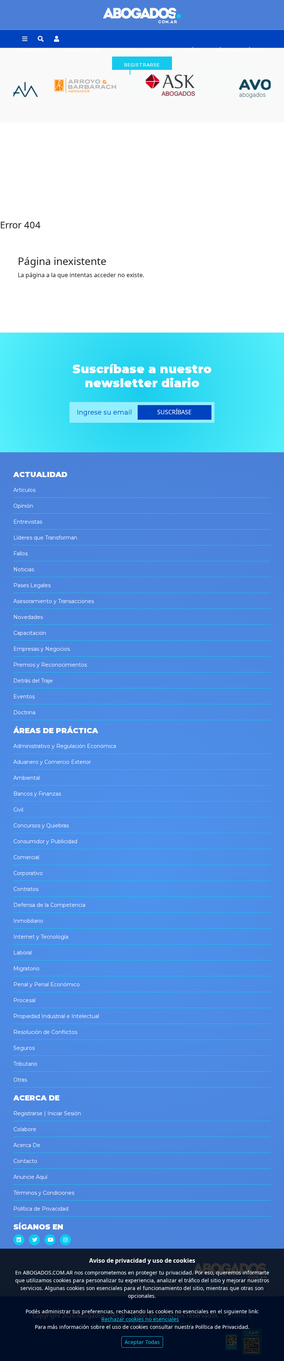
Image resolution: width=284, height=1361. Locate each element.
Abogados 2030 (81, 50)
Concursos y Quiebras (41, 825)
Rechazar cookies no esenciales (140, 1319)
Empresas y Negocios (41, 649)
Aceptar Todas (142, 1341)
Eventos (24, 696)
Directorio (160, 50)
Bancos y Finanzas (37, 793)
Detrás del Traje (33, 680)
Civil (18, 809)
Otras (20, 1079)
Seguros (24, 1048)
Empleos (123, 50)
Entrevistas (27, 521)
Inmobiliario (28, 921)
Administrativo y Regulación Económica (64, 746)
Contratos (25, 889)
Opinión (23, 506)
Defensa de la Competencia (49, 905)
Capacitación (29, 633)
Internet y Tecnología (40, 936)
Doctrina (24, 712)
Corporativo (28, 873)
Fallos (20, 553)
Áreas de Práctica (242, 50)
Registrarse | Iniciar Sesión (47, 1113)
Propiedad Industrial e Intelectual (56, 1016)
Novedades (28, 617)
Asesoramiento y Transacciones (53, 601)
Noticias (23, 569)
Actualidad (30, 50)
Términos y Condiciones (43, 1193)
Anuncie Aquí (30, 1177)
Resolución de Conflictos (45, 1032)
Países (194, 50)
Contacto (25, 1161)
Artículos (24, 490)
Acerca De (26, 1145)
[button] (24, 39)
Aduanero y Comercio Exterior (52, 762)
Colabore (24, 1129)
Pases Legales (32, 585)
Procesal (24, 1000)
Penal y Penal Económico (46, 984)
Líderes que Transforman (45, 537)
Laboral (22, 952)
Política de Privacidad (40, 1208)
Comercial (26, 857)
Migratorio (26, 968)
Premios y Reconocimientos (50, 664)
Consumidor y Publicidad (45, 841)
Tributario (25, 1064)
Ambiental (26, 778)
